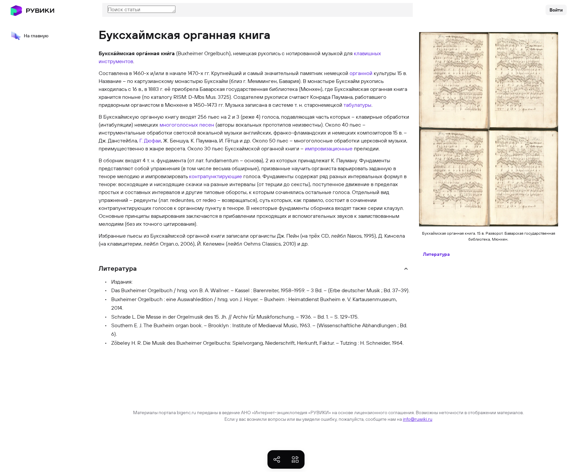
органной (361, 73)
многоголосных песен (187, 124)
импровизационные (329, 148)
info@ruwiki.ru (417, 419)
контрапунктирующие (215, 176)
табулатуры (357, 104)
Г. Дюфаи (150, 140)
